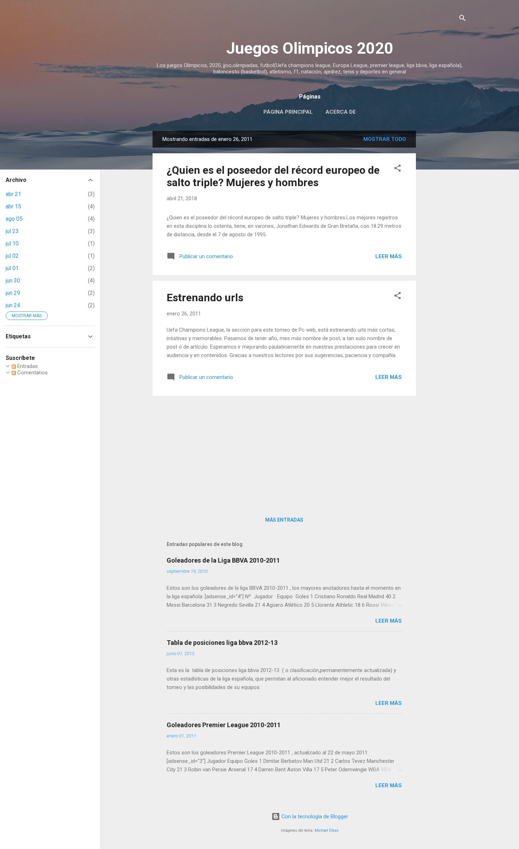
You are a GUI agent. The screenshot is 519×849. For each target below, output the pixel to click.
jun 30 (13, 280)
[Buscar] (462, 19)
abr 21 (13, 194)
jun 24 (13, 305)
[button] (397, 169)
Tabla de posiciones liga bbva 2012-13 (222, 642)
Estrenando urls (205, 297)
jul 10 (12, 243)
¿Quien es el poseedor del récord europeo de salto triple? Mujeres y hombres (273, 176)
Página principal (288, 112)
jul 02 (12, 256)
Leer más (388, 256)
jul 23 (12, 231)
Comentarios (32, 372)
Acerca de (341, 112)
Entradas (27, 366)
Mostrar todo (384, 139)
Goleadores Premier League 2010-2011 (224, 725)
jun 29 (13, 293)
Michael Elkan (327, 830)
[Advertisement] (444, 237)
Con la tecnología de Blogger (314, 816)
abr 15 (13, 206)
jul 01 (12, 268)
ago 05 (14, 218)
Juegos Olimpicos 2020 (309, 48)
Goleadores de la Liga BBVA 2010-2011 (223, 560)
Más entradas (284, 520)
